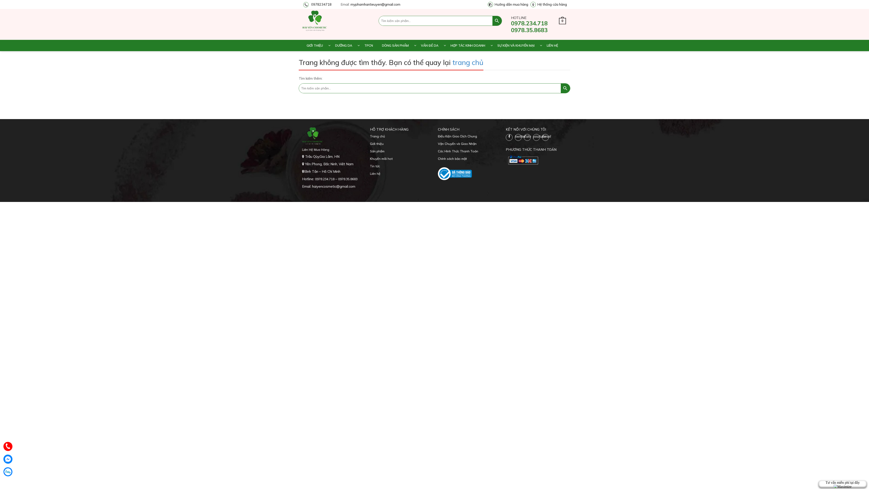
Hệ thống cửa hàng (552, 4)
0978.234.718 (529, 23)
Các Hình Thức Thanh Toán (458, 151)
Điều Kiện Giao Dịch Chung (457, 136)
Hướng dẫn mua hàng (511, 4)
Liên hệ (552, 45)
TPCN (368, 45)
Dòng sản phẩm (395, 45)
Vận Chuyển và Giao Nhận (457, 144)
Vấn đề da (429, 45)
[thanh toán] (523, 160)
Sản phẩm (377, 151)
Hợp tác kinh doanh (468, 45)
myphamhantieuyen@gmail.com (375, 4)
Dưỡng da (343, 45)
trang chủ (467, 62)
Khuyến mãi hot (381, 159)
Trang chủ (377, 136)
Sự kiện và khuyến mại (516, 45)
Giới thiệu (315, 45)
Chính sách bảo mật (452, 159)
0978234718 (321, 4)
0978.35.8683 (529, 30)
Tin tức (375, 166)
